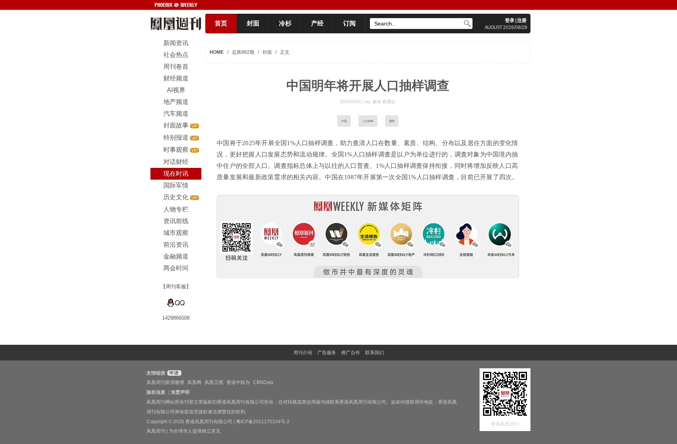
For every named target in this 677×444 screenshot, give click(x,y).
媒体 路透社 (384, 101)
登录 (509, 20)
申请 (173, 373)
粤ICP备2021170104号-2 (263, 421)
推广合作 (350, 352)
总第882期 (243, 52)
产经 (317, 23)
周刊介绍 (302, 352)
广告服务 (326, 352)
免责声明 (180, 392)
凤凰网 (194, 382)
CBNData (263, 382)
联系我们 (374, 352)
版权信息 (156, 392)
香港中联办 (238, 382)
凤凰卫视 (214, 382)
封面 (253, 23)
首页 (221, 23)
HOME (217, 52)
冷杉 (285, 23)
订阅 (349, 23)
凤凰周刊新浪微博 (165, 382)
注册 (522, 20)
